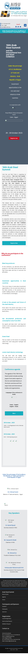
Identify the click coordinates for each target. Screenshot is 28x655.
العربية (18, 24)
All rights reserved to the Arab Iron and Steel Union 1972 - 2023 (14, 649)
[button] (25, 25)
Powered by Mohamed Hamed (14, 651)
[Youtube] (20, 26)
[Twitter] (18, 26)
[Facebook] (16, 26)
